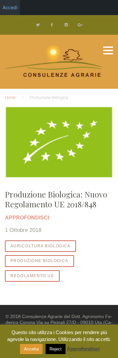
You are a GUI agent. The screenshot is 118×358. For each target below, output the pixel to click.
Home (10, 97)
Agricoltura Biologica (40, 246)
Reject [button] (55, 349)
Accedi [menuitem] (10, 7)
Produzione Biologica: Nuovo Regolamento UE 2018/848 (56, 199)
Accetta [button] (31, 349)
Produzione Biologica (39, 260)
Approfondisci (83, 348)
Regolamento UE (32, 275)
